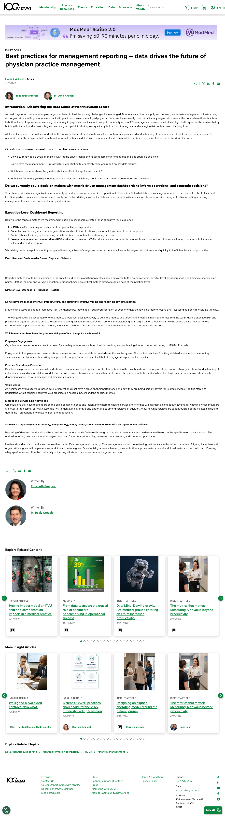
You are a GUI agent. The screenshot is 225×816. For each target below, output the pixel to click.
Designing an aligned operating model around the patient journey (136, 707)
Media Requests (50, 793)
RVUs (88, 751)
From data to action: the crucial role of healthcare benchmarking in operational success (85, 612)
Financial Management (111, 751)
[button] (204, 7)
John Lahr (185, 727)
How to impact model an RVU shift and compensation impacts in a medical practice (30, 610)
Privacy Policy (149, 781)
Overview (46, 777)
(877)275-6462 (184, 781)
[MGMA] (17, 7)
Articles (19, 79)
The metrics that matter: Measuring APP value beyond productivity (191, 610)
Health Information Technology (61, 751)
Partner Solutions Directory (107, 781)
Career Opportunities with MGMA (60, 785)
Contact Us (47, 781)
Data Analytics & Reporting (21, 751)
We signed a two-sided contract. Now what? (25, 705)
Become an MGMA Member (57, 789)
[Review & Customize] (6, 810)
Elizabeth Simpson (27, 95)
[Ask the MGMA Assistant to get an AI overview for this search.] (213, 810)
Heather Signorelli (82, 727)
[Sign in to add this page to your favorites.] (195, 83)
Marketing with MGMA (104, 789)
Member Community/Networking (110, 793)
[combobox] (165, 7)
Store (95, 777)
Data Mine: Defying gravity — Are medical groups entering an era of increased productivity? (137, 612)
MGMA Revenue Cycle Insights (35, 727)
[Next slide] (220, 598)
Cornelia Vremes (135, 727)
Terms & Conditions (153, 777)
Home (9, 79)
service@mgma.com (187, 790)
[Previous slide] (4, 598)
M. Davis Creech (64, 95)
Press (95, 785)
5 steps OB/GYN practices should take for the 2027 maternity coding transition (82, 707)
